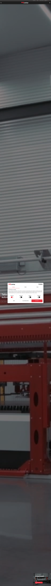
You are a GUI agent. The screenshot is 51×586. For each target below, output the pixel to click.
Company (34, 0)
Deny (14, 300)
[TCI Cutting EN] (25, 3)
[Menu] (49, 3)
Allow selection (25, 300)
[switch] (21, 297)
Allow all (37, 300)
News (37, 0)
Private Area (42, 0)
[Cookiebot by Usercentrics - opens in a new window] (39, 284)
